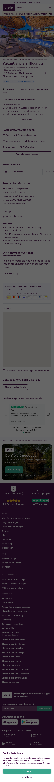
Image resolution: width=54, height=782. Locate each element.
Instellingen (27, 777)
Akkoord (27, 771)
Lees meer (7, 765)
